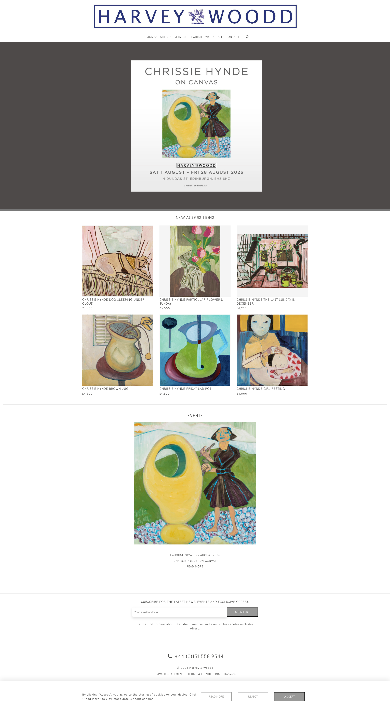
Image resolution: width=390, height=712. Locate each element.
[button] (247, 37)
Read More (216, 696)
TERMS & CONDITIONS (204, 674)
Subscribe (242, 612)
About (217, 36)
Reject (253, 696)
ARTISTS (165, 36)
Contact (232, 36)
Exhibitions (200, 36)
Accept (289, 696)
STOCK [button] (149, 36)
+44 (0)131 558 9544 (198, 656)
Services (181, 36)
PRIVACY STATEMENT (169, 674)
